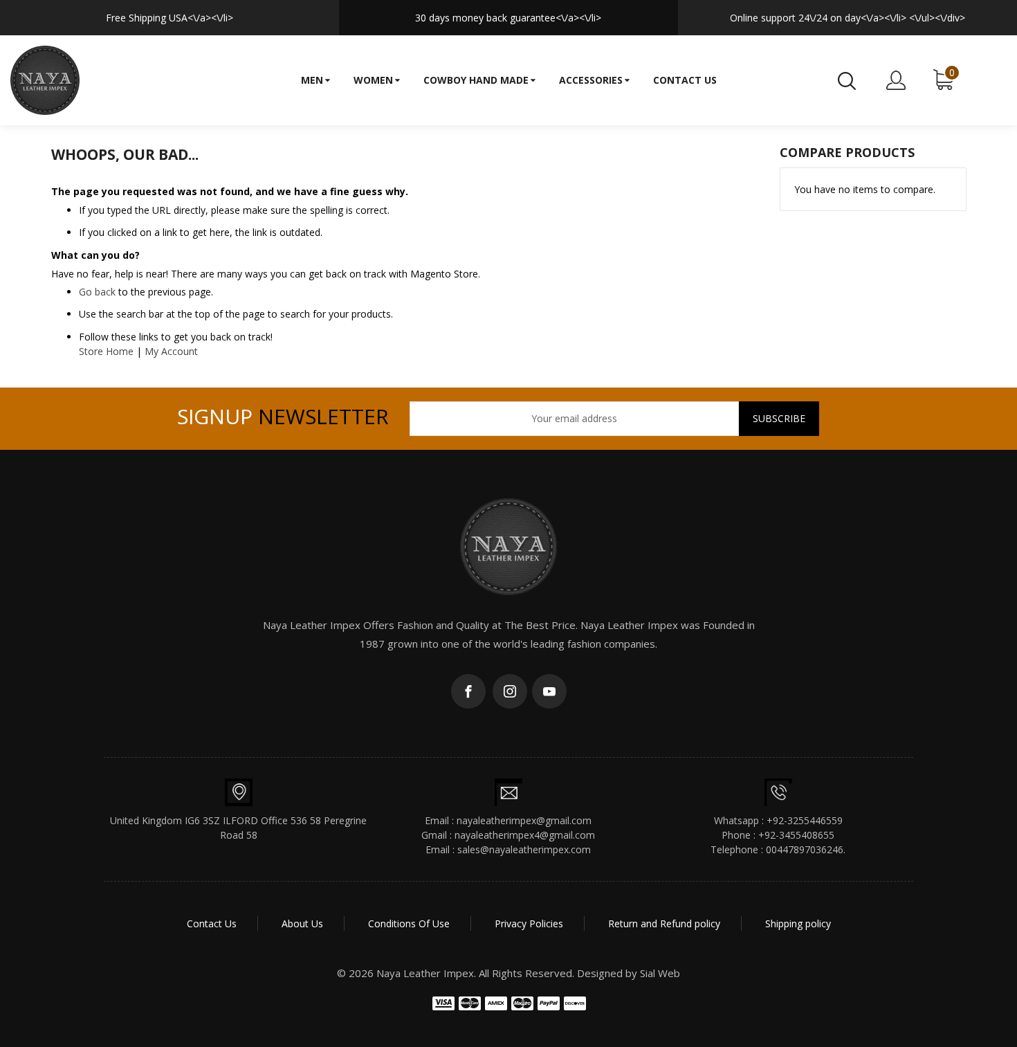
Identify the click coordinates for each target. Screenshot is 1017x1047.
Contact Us (212, 923)
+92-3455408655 (796, 834)
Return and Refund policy (664, 923)
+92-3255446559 (805, 820)
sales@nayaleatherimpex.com (524, 849)
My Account (171, 351)
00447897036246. (805, 849)
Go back (97, 291)
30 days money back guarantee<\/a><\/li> (508, 17)
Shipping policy (798, 923)
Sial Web (660, 973)
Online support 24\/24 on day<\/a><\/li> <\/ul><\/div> (847, 17)
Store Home (106, 351)
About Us (302, 923)
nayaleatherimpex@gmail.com (524, 820)
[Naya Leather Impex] (45, 80)
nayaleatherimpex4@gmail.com (525, 834)
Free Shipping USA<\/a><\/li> (169, 17)
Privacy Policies (529, 923)
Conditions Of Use (409, 923)
